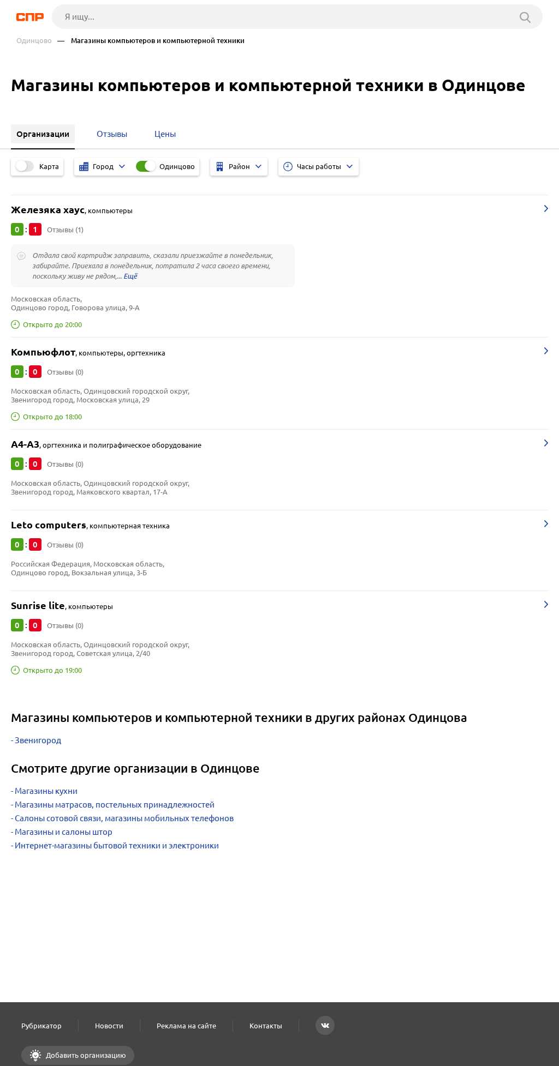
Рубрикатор (41, 1025)
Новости (109, 1025)
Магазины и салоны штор (63, 832)
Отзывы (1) (65, 229)
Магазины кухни (46, 791)
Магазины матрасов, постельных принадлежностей (115, 804)
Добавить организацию (85, 1055)
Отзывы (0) (65, 372)
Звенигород (38, 740)
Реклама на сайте (186, 1025)
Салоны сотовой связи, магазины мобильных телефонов (124, 818)
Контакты (265, 1025)
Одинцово (34, 40)
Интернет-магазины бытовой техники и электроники (117, 845)
